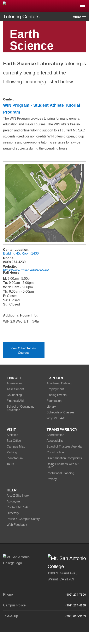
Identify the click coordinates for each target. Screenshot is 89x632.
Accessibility (55, 440)
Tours (10, 464)
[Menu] (82, 4)
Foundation (54, 400)
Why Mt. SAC (56, 418)
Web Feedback (17, 524)
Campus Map (16, 446)
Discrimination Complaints (64, 458)
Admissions (15, 383)
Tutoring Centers (21, 16)
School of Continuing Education (20, 408)
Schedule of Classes (61, 412)
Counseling (14, 395)
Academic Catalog (59, 383)
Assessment (15, 389)
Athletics (12, 435)
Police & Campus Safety (23, 519)
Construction (55, 452)
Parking (12, 452)
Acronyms (14, 501)
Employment (55, 389)
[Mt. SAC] (44, 5)
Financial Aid (15, 400)
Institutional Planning (60, 473)
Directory (13, 513)
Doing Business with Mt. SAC (63, 465)
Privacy (52, 479)
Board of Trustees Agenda (64, 446)
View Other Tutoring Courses (24, 350)
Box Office (14, 440)
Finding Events (57, 395)
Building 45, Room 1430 (21, 253)
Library (51, 406)
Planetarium (15, 458)
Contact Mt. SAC (18, 507)
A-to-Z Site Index (18, 495)
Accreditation (55, 435)
